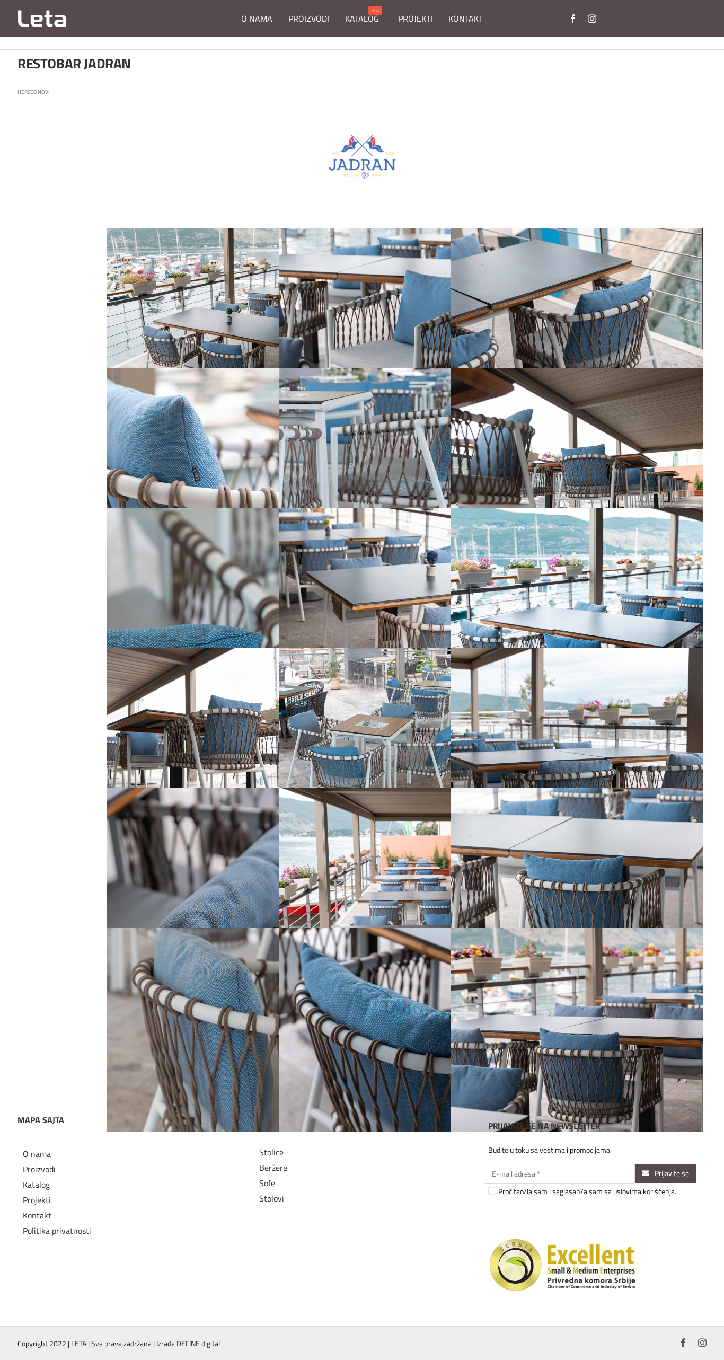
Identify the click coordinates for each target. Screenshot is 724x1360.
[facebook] (573, 18)
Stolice (271, 1152)
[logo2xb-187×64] (42, 13)
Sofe (267, 1183)
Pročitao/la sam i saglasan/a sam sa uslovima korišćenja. (587, 1191)
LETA (78, 1343)
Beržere (273, 1167)
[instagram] (592, 18)
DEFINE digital (198, 1343)
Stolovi (271, 1198)
